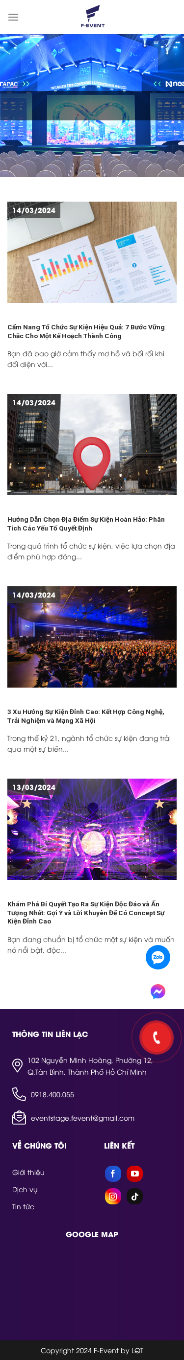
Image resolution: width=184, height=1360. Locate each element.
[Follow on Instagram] (113, 1196)
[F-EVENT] (92, 17)
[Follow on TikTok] (135, 1196)
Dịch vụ (25, 1189)
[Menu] (13, 17)
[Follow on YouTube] (135, 1174)
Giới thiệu (28, 1171)
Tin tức (23, 1206)
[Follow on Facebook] (113, 1174)
